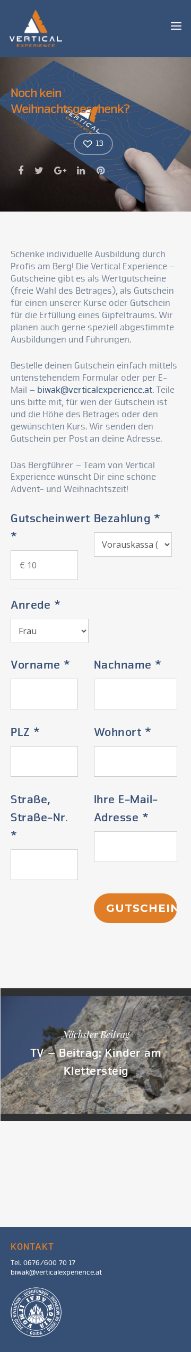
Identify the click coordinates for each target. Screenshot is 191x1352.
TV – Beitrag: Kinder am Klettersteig (95, 1054)
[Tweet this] (39, 170)
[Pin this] (101, 170)
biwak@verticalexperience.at (94, 390)
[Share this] (21, 170)
